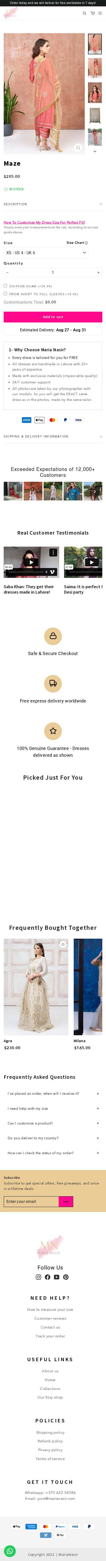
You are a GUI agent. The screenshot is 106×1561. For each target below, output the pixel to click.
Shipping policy (50, 1432)
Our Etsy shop (50, 1397)
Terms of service (50, 1459)
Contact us (50, 1327)
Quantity (13, 263)
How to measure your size (50, 1309)
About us (50, 1371)
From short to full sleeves (43, 294)
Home (50, 1380)
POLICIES (50, 1420)
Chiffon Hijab (30, 286)
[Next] (95, 491)
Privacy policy (50, 1450)
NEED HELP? (50, 1297)
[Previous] (11, 491)
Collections (50, 1388)
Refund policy (50, 1441)
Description (15, 204)
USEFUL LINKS (50, 1359)
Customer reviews (50, 1318)
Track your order (50, 1336)
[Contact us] (10, 1551)
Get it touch (50, 1481)
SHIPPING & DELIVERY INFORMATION (36, 436)
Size (8, 243)
